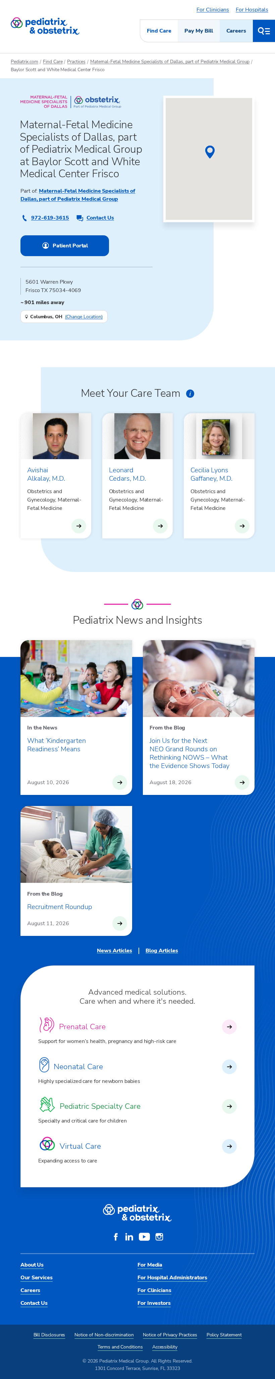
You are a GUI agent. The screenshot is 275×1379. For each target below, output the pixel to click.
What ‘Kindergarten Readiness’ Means (56, 745)
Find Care (159, 31)
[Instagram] (159, 1237)
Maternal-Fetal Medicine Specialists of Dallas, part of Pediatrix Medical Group (170, 61)
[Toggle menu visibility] (264, 31)
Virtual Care (80, 1146)
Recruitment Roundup (59, 906)
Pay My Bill (198, 31)
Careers (236, 31)
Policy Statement (224, 1335)
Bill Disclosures (49, 1335)
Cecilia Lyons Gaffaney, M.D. (211, 474)
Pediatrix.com (24, 61)
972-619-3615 (50, 218)
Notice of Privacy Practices (170, 1335)
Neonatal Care (78, 1066)
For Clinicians (213, 9)
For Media (150, 1265)
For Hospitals (252, 9)
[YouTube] (144, 1237)
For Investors (154, 1303)
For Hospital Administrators (172, 1277)
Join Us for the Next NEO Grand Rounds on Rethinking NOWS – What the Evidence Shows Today (189, 753)
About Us (32, 1265)
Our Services (36, 1277)
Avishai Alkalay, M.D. (46, 474)
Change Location (83, 317)
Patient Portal (70, 245)
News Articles (114, 950)
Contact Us (100, 218)
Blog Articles (162, 950)
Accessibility (164, 1347)
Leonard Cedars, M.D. (127, 474)
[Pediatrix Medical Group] (137, 1213)
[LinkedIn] (129, 1237)
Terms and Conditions (120, 1347)
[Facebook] (116, 1237)
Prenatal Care (82, 1026)
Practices (76, 61)
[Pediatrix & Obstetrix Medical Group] (45, 26)
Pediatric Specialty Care (100, 1106)
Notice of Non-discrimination (103, 1335)
